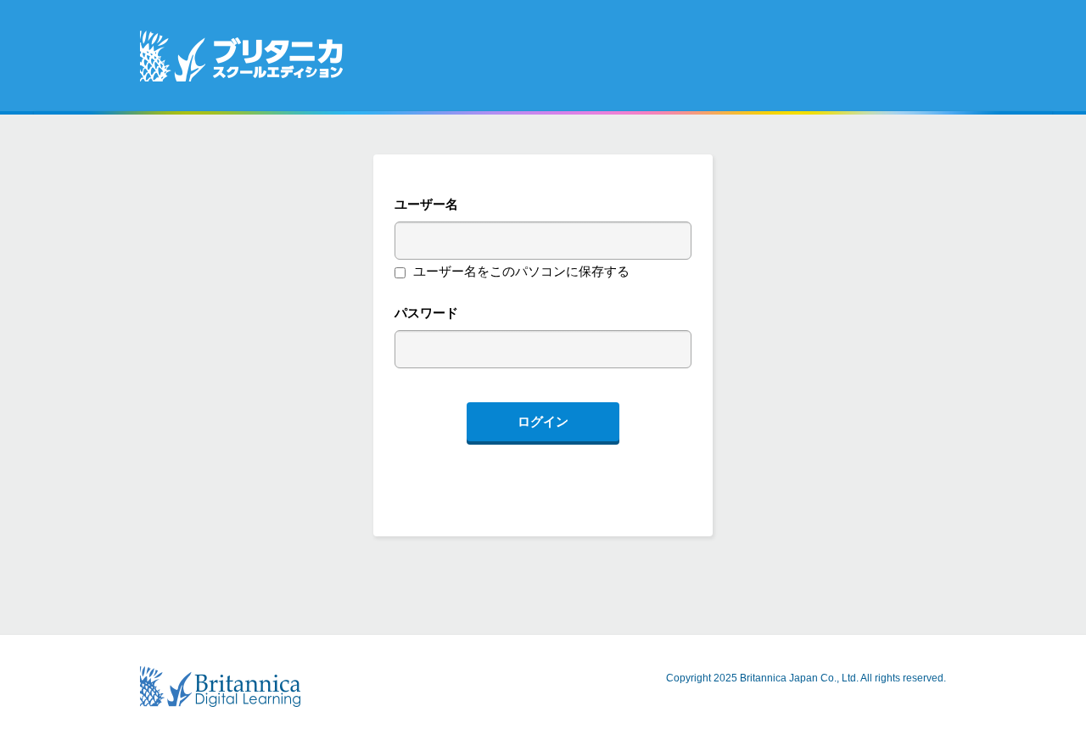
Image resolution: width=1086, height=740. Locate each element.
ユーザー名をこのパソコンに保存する (521, 271)
